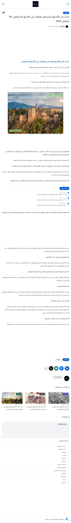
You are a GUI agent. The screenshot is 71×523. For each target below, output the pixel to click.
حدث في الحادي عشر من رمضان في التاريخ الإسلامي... (51, 205)
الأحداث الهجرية (61, 446)
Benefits (63, 476)
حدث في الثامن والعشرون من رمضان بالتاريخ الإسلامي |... (13, 408)
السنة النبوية (62, 449)
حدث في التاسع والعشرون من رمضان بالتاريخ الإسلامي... (36, 408)
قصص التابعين (61, 464)
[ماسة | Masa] (35, 4)
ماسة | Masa (49, 519)
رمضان (66, 12)
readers (63, 482)
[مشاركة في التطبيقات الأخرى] (46, 368)
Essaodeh (62, 26)
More (64, 479)
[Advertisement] (35, 47)
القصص (63, 458)
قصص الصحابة (61, 467)
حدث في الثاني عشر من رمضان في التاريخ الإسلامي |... (51, 200)
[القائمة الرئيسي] (68, 4)
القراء (64, 455)
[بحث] (3, 4)
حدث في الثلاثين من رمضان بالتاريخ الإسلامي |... (60, 408)
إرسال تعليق (62, 424)
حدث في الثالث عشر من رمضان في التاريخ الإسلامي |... (51, 194)
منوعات (64, 473)
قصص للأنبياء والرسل (59, 470)
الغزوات (63, 452)
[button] (61, 368)
